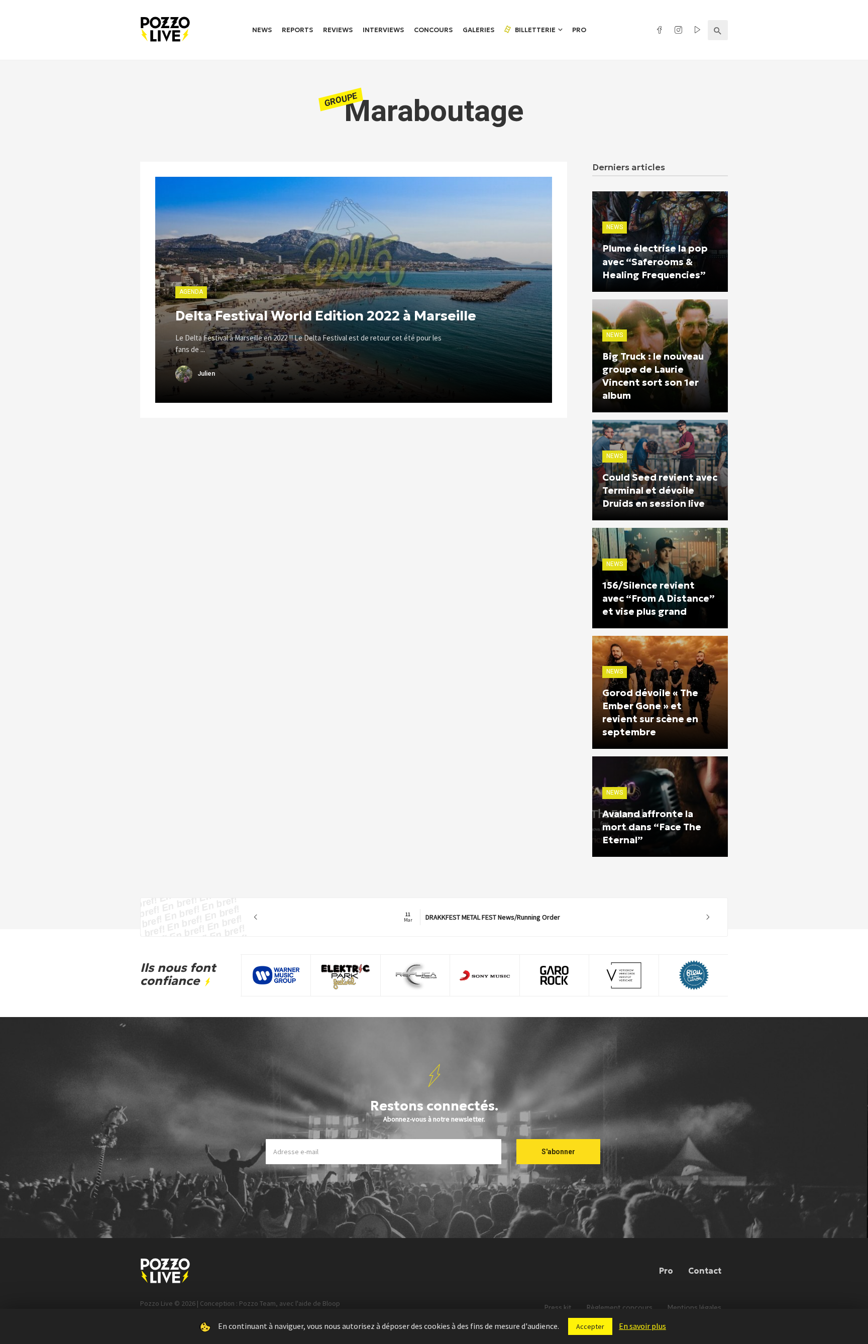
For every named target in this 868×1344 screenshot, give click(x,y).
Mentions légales (694, 1307)
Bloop (331, 1303)
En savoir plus (642, 1326)
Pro (579, 30)
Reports (297, 30)
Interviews (383, 30)
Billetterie (534, 30)
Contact (704, 1271)
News (262, 30)
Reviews (338, 30)
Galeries (478, 30)
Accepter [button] (590, 1326)
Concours (433, 30)
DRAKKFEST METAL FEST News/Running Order (482, 917)
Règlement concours (620, 1307)
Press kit (558, 1307)
